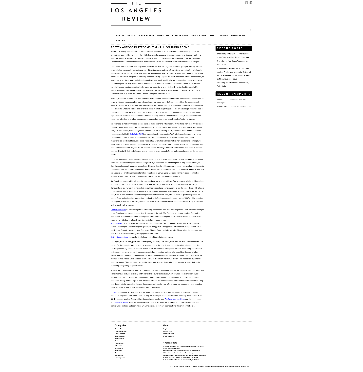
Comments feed (168, 333)
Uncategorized (120, 358)
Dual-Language (120, 336)
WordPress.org (168, 336)
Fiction (131, 36)
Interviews (118, 345)
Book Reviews (180, 36)
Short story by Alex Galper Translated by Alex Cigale (181, 350)
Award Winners (120, 329)
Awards (224, 36)
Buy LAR (120, 40)
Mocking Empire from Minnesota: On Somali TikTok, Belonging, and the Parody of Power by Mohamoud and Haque (234, 75)
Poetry (120, 36)
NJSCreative (227, 366)
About (213, 36)
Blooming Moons (120, 331)
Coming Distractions (118, 210)
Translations (198, 36)
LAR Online (119, 348)
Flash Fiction (146, 36)
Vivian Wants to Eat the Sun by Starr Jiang (233, 68)
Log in (165, 329)
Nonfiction (163, 36)
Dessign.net (245, 366)
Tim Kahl (114, 292)
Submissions (238, 36)
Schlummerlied (116, 223)
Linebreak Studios (121, 303)
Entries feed (167, 331)
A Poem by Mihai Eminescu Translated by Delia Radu (181, 360)
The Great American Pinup (175, 299)
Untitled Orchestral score (120, 237)
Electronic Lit (119, 338)
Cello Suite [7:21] (136, 134)
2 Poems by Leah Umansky (240, 107)
